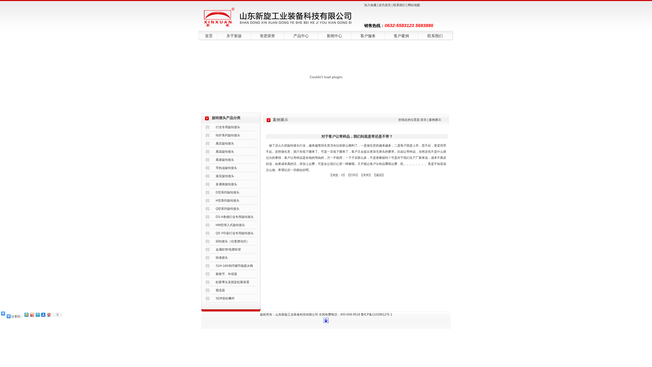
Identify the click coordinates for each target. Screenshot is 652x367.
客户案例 (401, 36)
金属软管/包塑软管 (228, 249)
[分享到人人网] (43, 314)
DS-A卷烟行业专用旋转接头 (235, 217)
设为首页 (385, 5)
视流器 (220, 290)
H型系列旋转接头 (227, 200)
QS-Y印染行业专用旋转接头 (235, 233)
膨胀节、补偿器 (226, 274)
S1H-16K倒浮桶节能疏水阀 (234, 266)
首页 (209, 36)
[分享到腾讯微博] (37, 314)
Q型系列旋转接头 (227, 209)
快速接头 (222, 257)
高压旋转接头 (225, 143)
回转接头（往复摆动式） (232, 241)
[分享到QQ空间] (26, 314)
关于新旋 (234, 36)
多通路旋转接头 (226, 184)
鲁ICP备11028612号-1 (376, 314)
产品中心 (301, 36)
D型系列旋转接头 (227, 192)
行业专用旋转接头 (228, 127)
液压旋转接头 (225, 176)
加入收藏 (370, 5)
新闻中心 (334, 36)
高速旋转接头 (225, 160)
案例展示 (435, 120)
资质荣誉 (267, 36)
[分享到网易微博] (48, 314)
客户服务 (368, 36)
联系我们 (399, 5)
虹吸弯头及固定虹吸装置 (232, 282)
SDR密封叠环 (225, 298)
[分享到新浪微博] (32, 314)
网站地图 (414, 5)
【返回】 (379, 175)
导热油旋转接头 (226, 168)
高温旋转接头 (225, 151)
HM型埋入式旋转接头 (230, 225)
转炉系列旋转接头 (228, 135)
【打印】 (353, 175)
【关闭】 (366, 175)
